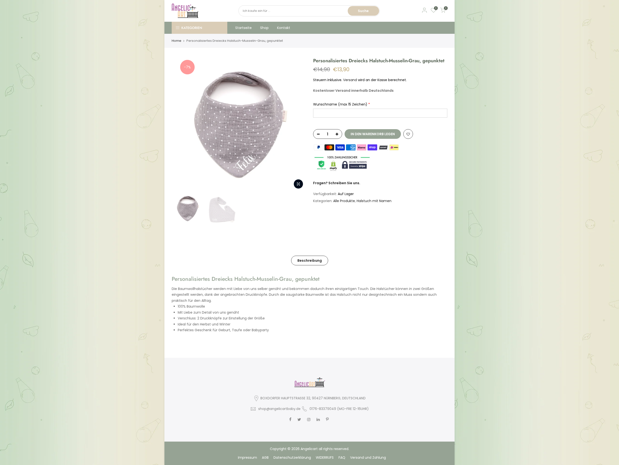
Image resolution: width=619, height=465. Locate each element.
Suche (363, 10)
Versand (350, 80)
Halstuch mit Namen (374, 200)
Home (176, 41)
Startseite (243, 27)
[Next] (297, 124)
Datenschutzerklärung (292, 457)
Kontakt (283, 27)
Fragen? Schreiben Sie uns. (336, 183)
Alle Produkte (344, 200)
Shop (264, 27)
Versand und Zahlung (368, 457)
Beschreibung (309, 260)
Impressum (247, 457)
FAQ (342, 457)
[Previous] (180, 124)
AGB (265, 457)
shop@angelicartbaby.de (279, 408)
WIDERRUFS (325, 457)
